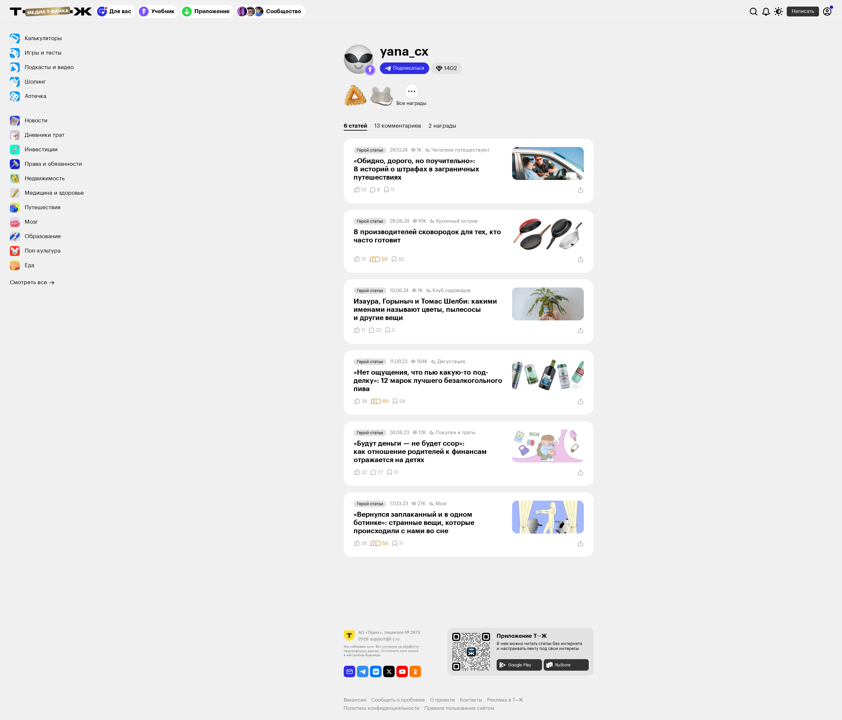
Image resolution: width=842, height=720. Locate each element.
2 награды (442, 126)
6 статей (355, 126)
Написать (803, 11)
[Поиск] (753, 11)
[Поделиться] (580, 190)
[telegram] (362, 671)
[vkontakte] (376, 671)
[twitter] (389, 671)
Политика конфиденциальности (381, 708)
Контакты (471, 700)
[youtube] (402, 671)
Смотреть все (28, 282)
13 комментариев (397, 126)
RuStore (563, 665)
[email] (349, 671)
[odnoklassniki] (415, 671)
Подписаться (408, 68)
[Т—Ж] (51, 12)
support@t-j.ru (385, 639)
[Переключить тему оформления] (778, 11)
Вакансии (355, 700)
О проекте (442, 700)
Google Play (519, 665)
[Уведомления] (766, 11)
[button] (370, 70)
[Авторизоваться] (827, 11)
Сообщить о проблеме (398, 700)
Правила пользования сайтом (459, 708)
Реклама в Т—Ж (505, 700)
